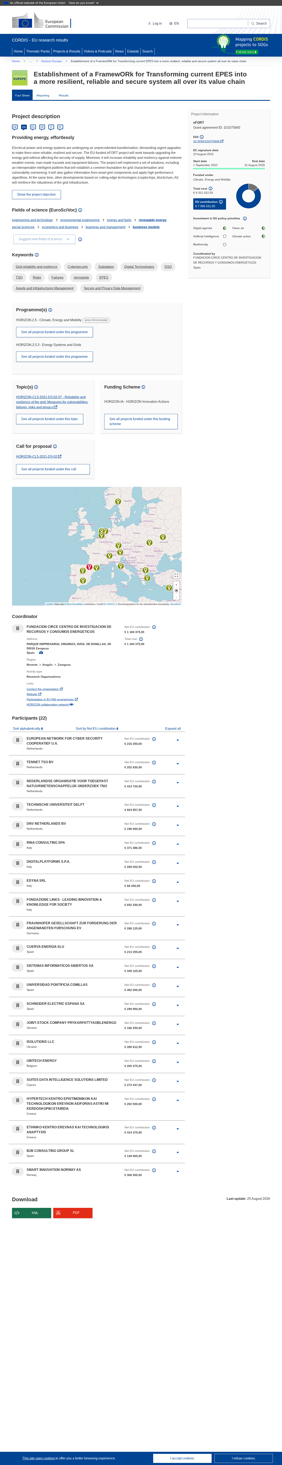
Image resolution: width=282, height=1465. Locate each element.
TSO (19, 277)
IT (51, 127)
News (119, 51)
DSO (168, 267)
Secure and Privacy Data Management (112, 288)
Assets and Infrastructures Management (44, 288)
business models (146, 227)
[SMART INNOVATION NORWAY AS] (118, 501)
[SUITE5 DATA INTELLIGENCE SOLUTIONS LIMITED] (169, 588)
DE (15, 127)
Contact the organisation (58, 689)
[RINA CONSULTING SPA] (120, 566)
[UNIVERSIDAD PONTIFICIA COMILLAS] (82, 570)
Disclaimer (175, 604)
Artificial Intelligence (206, 236)
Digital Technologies (139, 267)
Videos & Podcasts (98, 51)
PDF (76, 1212)
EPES (103, 277)
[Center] (176, 590)
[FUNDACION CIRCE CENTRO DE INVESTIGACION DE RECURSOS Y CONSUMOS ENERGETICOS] (89, 567)
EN (24, 127)
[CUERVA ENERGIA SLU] (83, 580)
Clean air (238, 228)
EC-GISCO (109, 604)
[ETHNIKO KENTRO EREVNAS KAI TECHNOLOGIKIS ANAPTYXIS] (145, 570)
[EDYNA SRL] (120, 552)
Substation (106, 267)
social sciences (23, 227)
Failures (57, 277)
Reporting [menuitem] (43, 95)
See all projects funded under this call (48, 469)
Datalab (133, 51)
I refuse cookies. (244, 1458)
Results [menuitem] (64, 95)
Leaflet (49, 604)
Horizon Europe (51, 61)
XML (35, 1213)
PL (60, 127)
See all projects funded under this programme (54, 332)
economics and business (60, 227)
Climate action (241, 236)
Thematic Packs (38, 51)
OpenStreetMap (75, 604)
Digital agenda (202, 228)
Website (47, 694)
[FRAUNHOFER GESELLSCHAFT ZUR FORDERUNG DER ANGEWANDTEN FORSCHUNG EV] (118, 545)
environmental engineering (80, 220)
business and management (105, 227)
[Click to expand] (178, 740)
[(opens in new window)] (45, 20)
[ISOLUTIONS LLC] (163, 537)
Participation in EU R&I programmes (65, 699)
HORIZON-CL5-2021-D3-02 (37, 456)
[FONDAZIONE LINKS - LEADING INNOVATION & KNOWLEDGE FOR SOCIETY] (109, 555)
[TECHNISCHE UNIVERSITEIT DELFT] (101, 531)
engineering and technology (32, 220)
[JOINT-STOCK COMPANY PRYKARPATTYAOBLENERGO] (149, 542)
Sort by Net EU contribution (96, 728)
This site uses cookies (39, 1458)
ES (33, 127)
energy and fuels (119, 220)
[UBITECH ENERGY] (101, 535)
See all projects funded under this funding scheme (139, 421)
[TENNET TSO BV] (105, 531)
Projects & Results (66, 51)
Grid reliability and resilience (36, 267)
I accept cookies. (182, 1458)
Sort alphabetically (27, 728)
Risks (37, 277)
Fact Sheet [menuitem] (22, 95)
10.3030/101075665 (206, 141)
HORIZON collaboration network (63, 704)
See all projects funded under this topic (49, 419)
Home (18, 51)
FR (42, 127)
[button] (174, 23)
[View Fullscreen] (176, 575)
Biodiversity (200, 244)
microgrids (81, 277)
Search (147, 51)
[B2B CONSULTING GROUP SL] (96, 567)
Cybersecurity (78, 267)
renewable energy (153, 220)
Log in (157, 23)
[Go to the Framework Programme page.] (19, 78)
